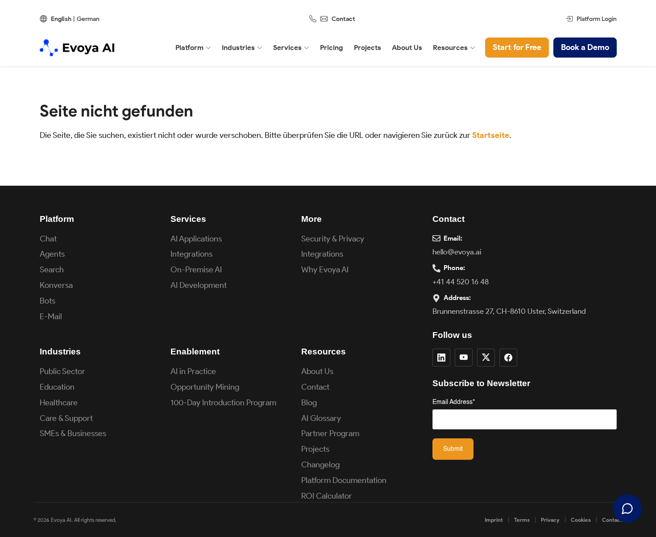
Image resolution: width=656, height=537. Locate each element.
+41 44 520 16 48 (460, 281)
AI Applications (196, 239)
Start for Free (517, 47)
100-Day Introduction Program (223, 403)
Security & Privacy (332, 239)
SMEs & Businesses (73, 433)
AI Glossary (321, 418)
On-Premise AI (196, 270)
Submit (453, 449)
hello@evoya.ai (457, 251)
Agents (52, 254)
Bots (47, 301)
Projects (315, 449)
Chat (48, 239)
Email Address (453, 402)
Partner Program (330, 433)
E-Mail (51, 316)
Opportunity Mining (204, 387)
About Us (317, 371)
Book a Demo (585, 47)
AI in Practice (193, 371)
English (61, 19)
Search (52, 270)
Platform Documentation (343, 480)
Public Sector (62, 371)
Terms (522, 519)
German (88, 19)
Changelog (320, 465)
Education (57, 387)
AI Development (198, 285)
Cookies (581, 519)
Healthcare (59, 403)
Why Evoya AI (325, 270)
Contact (343, 19)
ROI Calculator (326, 496)
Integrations (191, 254)
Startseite (490, 135)
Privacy (550, 519)
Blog (309, 403)
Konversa (56, 285)
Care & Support (66, 418)
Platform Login (597, 19)
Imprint (494, 519)
